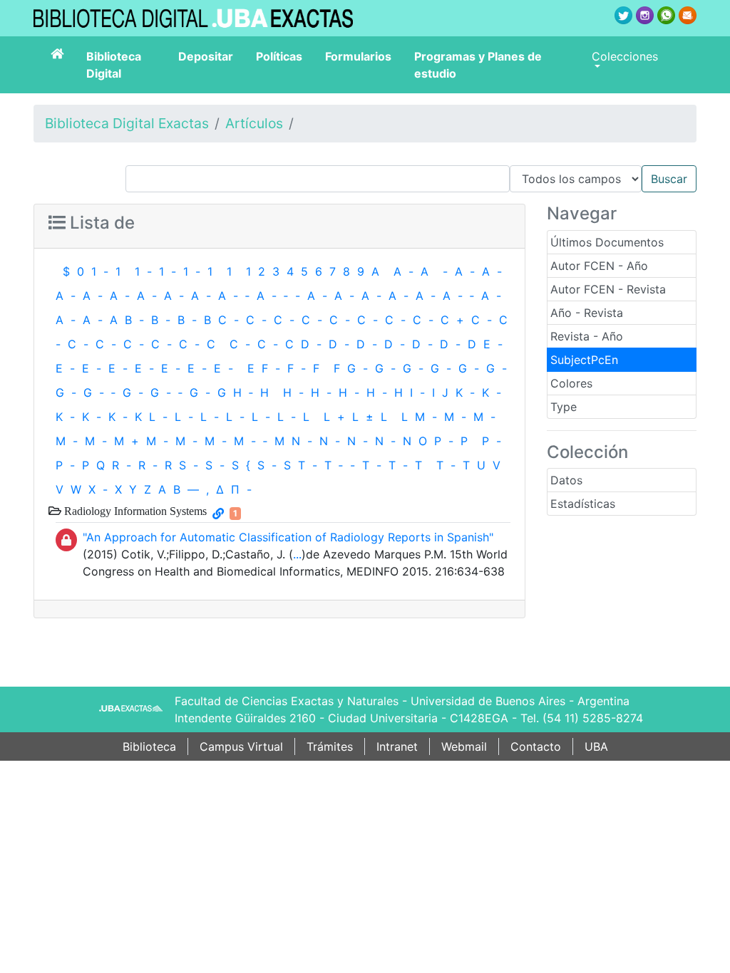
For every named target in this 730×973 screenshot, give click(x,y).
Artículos (254, 123)
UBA (596, 746)
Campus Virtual (241, 746)
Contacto (535, 746)
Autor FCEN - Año (599, 266)
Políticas (279, 56)
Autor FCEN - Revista (608, 289)
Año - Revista (586, 313)
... (297, 554)
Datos (566, 480)
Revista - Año (586, 336)
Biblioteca (149, 746)
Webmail (464, 746)
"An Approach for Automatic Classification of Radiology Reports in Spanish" (288, 537)
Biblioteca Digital (113, 64)
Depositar (205, 56)
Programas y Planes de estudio (478, 64)
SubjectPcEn (584, 360)
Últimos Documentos (607, 242)
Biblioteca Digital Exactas (127, 123)
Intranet (397, 746)
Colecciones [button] (625, 56)
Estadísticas (582, 503)
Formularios (358, 56)
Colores (571, 383)
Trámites (330, 746)
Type (563, 407)
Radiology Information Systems (134, 510)
